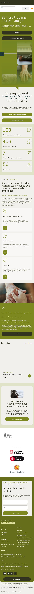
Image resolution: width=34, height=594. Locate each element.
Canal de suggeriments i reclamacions (23, 545)
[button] (25, 8)
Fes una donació (5, 542)
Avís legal (19, 530)
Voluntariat (4, 539)
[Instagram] (11, 573)
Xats (8, 2)
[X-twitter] (15, 573)
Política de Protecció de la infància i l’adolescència (23, 541)
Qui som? (3, 530)
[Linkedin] (8, 573)
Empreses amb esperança (7, 544)
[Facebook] (4, 573)
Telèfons (3, 2)
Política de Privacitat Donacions (25, 538)
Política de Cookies (21, 535)
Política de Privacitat (22, 533)
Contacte (3, 546)
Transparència (4, 537)
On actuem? (4, 532)
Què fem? (3, 534)
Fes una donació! (17, 579)
